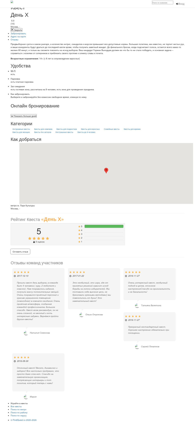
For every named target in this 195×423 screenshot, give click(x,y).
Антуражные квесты (21, 129)
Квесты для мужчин (132, 129)
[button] (106, 170)
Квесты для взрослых (90, 129)
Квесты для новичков (43, 129)
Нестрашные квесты (64, 132)
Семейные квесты (112, 129)
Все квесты (16, 406)
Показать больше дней (24, 115)
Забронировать (18, 33)
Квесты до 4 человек (86, 132)
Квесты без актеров (42, 132)
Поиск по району (19, 412)
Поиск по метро (18, 409)
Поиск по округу (19, 415)
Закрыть (17, 29)
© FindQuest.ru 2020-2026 (24, 419)
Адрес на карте (18, 36)
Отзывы (14, 39)
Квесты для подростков (67, 129)
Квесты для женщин (21, 132)
